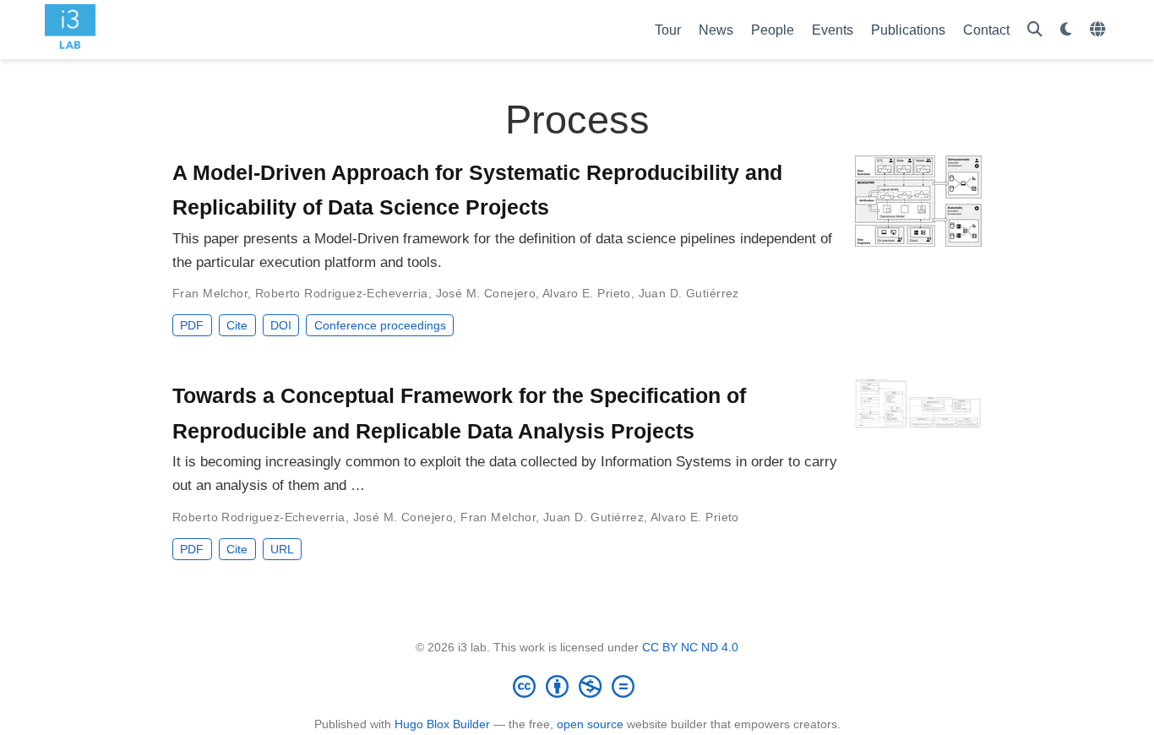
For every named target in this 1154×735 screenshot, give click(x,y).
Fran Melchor (210, 293)
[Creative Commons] (577, 686)
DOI (280, 325)
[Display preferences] (1066, 30)
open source (590, 724)
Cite (237, 325)
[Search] (1034, 30)
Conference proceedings (380, 325)
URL (282, 549)
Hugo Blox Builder (442, 724)
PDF (192, 325)
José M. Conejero (486, 293)
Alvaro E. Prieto (586, 293)
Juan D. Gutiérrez (689, 293)
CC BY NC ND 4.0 (690, 647)
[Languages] (1099, 30)
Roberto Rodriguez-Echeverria (341, 293)
